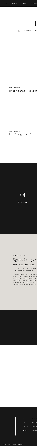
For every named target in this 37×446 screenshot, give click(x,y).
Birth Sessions (14, 87)
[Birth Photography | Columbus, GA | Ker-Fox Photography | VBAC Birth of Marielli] (21, 113)
